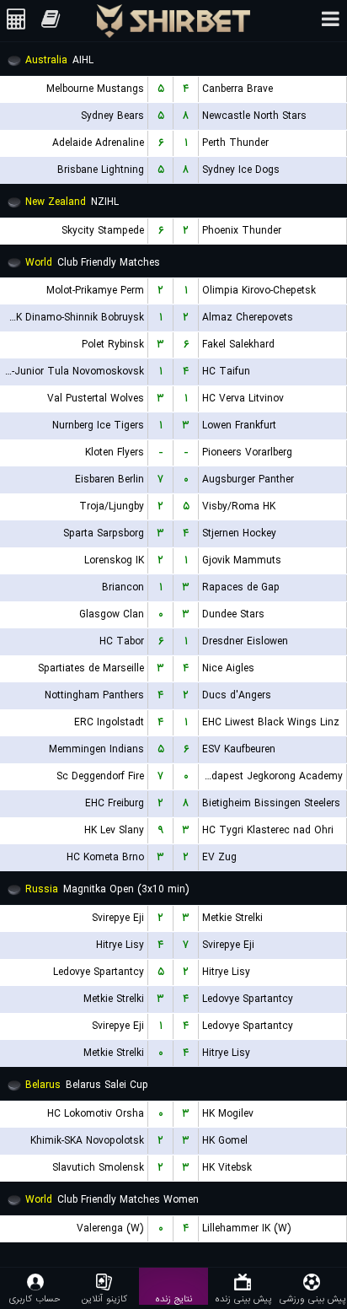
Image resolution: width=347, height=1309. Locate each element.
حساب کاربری (35, 1298)
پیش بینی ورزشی (312, 1298)
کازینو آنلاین (104, 1298)
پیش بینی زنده (243, 1298)
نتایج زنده (173, 1298)
